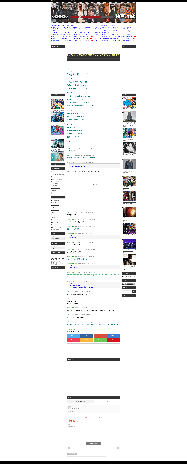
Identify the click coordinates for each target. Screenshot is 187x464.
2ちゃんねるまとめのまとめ (57, 224)
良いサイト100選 (55, 219)
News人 (53, 212)
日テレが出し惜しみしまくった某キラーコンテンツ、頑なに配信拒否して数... (72, 32)
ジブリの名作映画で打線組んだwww (129, 139)
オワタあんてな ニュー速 (56, 229)
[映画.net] (93, 22)
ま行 (59, 258)
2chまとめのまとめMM (56, 227)
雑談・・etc (84, 59)
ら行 (52, 259)
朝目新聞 (54, 190)
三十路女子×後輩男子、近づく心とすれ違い (62, 25)
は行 (56, 258)
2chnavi (53, 207)
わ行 (56, 259)
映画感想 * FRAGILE (56, 188)
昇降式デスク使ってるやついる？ (61, 31)
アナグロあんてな (55, 205)
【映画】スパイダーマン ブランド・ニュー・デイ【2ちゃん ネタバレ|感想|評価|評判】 (129, 219)
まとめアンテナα (55, 202)
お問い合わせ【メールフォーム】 (129, 276)
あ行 (52, 262)
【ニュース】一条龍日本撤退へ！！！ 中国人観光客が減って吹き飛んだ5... (71, 38)
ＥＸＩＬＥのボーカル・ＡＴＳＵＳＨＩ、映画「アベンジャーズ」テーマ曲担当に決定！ (129, 171)
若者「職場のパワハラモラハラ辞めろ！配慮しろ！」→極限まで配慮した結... (72, 27)
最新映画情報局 (55, 185)
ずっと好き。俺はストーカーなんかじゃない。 (105, 25)
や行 (63, 258)
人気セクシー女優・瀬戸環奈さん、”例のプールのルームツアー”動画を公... (113, 27)
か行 (56, 262)
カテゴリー (53, 236)
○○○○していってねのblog (57, 179)
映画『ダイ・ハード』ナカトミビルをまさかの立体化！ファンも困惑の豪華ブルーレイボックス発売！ (129, 124)
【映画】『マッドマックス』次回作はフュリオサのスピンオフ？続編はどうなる (129, 266)
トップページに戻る (72, 453)
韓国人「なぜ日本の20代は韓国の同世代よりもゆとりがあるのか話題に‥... (71, 34)
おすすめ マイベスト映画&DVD (58, 174)
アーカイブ (53, 246)
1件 (90, 59)
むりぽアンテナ (55, 217)
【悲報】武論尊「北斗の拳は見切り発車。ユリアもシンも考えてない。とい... (72, 40)
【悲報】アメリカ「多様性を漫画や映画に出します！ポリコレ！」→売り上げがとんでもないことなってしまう (107, 448)
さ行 (59, 262)
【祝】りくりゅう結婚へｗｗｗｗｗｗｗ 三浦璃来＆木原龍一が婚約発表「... (71, 36)
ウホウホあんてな (55, 200)
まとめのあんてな (55, 210)
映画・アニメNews (78, 59)
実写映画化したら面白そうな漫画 (129, 108)
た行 (63, 262)
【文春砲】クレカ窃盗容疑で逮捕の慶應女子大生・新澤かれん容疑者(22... (71, 29)
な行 (52, 258)
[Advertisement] (93, 48)
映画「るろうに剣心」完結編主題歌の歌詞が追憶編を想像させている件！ (129, 154)
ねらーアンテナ (55, 222)
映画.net (96, 462)
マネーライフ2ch (55, 176)
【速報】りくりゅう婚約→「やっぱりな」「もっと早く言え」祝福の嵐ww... (114, 34)
